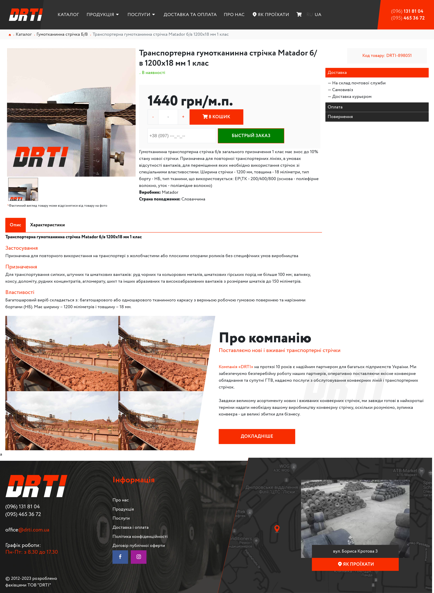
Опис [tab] (15, 225)
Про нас (234, 14)
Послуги (138, 14)
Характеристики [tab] (47, 225)
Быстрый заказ (251, 135)
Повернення (340, 116)
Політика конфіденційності (140, 536)
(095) (408, 18)
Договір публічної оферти (138, 545)
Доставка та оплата (190, 14)
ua (318, 14)
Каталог (68, 14)
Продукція (100, 14)
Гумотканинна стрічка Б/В (62, 34)
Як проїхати (273, 14)
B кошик (219, 117)
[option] (71, 112)
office (27, 530)
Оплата (335, 107)
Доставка (337, 72)
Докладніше (257, 436)
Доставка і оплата (130, 527)
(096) (407, 11)
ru (310, 14)
